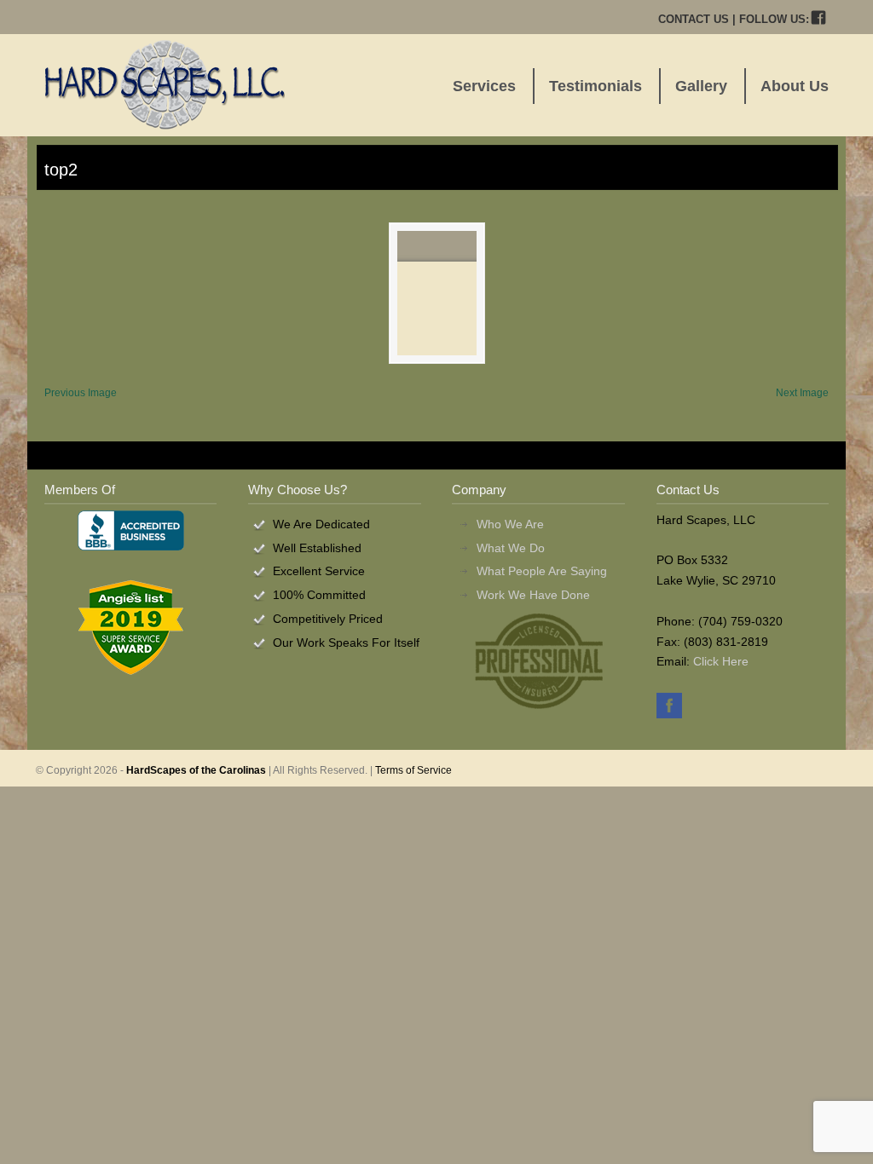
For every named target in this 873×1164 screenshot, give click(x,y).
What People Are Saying (542, 571)
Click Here (721, 661)
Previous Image (80, 393)
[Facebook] (819, 19)
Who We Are (510, 524)
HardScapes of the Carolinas (196, 770)
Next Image (802, 393)
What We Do (511, 548)
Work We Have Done (533, 595)
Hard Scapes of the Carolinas (164, 84)
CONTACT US (693, 19)
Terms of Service (413, 770)
